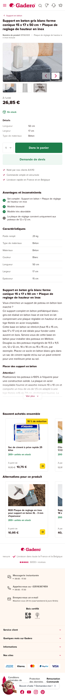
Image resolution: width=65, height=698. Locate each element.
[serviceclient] (54, 5)
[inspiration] (47, 5)
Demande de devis (32, 159)
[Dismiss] (55, 686)
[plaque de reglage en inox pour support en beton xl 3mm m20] (42, 532)
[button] (40, 5)
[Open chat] (9, 688)
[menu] (5, 5)
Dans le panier (39, 148)
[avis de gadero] (4, 680)
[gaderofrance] (22, 692)
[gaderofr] (36, 692)
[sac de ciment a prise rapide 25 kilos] (42, 466)
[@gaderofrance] (29, 692)
